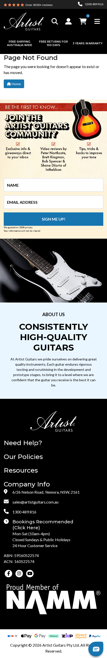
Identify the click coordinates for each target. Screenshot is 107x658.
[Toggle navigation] (97, 21)
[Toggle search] (54, 21)
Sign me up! (53, 219)
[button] (69, 21)
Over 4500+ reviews (39, 5)
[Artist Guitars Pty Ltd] (24, 21)
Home (16, 84)
